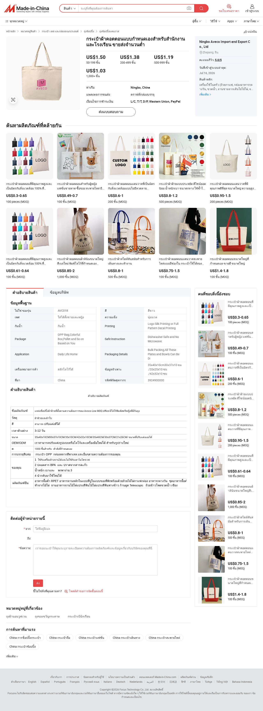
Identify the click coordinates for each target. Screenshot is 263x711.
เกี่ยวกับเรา (56, 677)
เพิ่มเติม (204, 94)
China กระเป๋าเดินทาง (126, 638)
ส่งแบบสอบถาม (111, 112)
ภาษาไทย (195, 681)
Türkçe (208, 681)
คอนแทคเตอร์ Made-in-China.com (157, 677)
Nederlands (136, 681)
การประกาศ (72, 677)
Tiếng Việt (222, 681)
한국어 (161, 681)
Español (45, 681)
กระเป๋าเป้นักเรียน (79, 616)
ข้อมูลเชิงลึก (206, 677)
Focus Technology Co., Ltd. (134, 689)
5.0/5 (218, 60)
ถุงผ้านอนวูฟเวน (16, 616)
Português (60, 681)
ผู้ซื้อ (195, 21)
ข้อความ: (24, 548)
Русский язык (91, 681)
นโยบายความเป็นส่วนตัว (121, 677)
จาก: (27, 529)
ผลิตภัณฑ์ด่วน (188, 677)
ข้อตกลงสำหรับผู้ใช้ (93, 677)
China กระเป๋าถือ (59, 638)
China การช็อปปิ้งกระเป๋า (25, 638)
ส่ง (38, 583)
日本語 (173, 681)
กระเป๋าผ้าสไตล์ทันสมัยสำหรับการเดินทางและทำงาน (241, 519)
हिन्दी (183, 681)
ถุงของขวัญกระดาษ (47, 616)
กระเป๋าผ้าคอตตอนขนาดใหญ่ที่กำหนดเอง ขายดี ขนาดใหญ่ (241, 581)
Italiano (108, 681)
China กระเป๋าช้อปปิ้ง (22, 646)
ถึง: (29, 538)
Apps (230, 21)
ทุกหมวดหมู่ (17, 21)
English (32, 681)
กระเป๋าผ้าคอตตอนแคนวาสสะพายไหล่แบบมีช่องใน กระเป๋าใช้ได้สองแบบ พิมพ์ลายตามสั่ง (241, 550)
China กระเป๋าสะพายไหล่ (164, 638)
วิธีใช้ (213, 21)
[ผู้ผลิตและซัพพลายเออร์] (26, 8)
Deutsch (120, 681)
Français (75, 681)
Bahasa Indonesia (242, 681)
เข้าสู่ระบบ (252, 11)
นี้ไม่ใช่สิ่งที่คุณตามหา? (47, 591)
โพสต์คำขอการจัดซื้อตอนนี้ (84, 591)
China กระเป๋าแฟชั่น (91, 638)
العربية (150, 681)
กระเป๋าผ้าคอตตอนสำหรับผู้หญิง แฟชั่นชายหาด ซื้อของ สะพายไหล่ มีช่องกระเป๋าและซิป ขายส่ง (241, 335)
